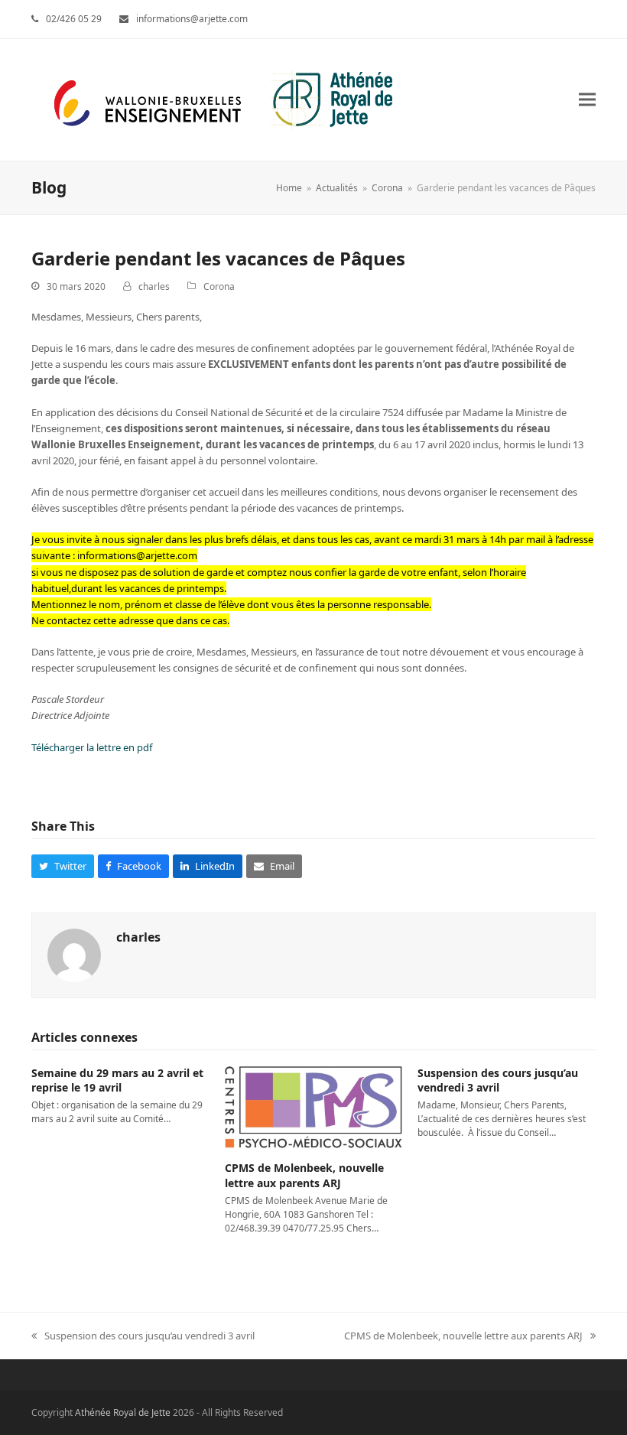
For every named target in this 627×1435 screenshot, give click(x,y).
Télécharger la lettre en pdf (91, 747)
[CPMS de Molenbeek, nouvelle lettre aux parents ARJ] (314, 1106)
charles (154, 286)
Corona (219, 286)
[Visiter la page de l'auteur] (74, 954)
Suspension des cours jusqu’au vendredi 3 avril (497, 1080)
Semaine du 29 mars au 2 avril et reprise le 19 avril (117, 1080)
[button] (587, 99)
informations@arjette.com (192, 18)
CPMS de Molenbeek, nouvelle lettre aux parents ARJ (304, 1174)
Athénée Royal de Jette (123, 1412)
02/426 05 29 (74, 18)
